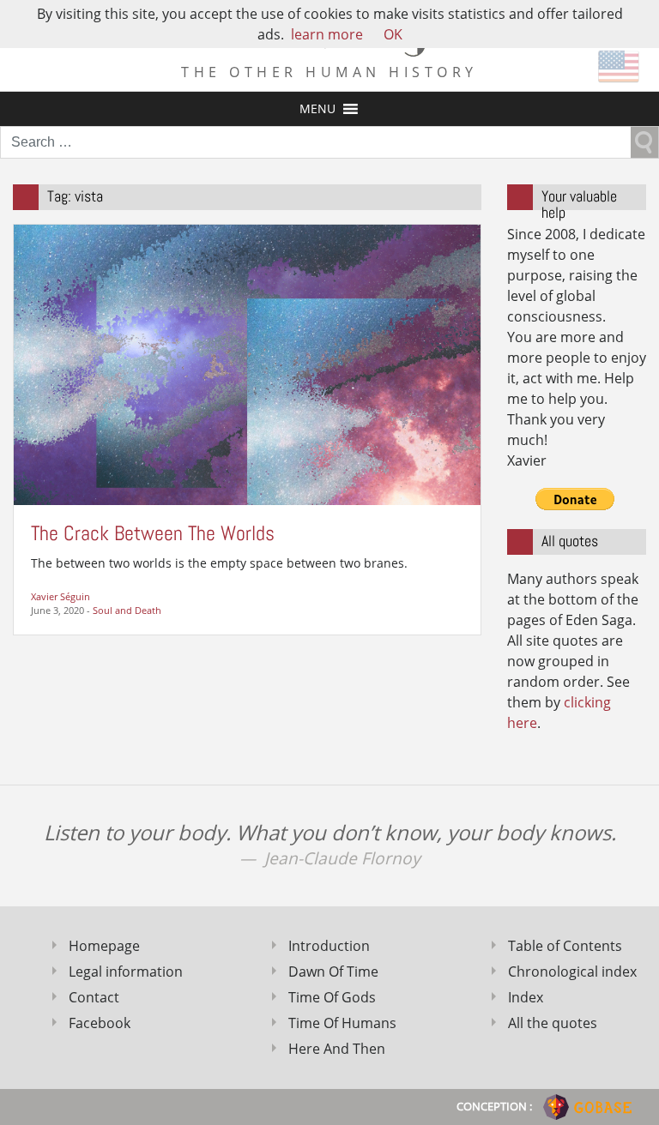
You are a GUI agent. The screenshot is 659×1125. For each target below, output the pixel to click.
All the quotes (552, 1023)
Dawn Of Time (333, 971)
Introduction (329, 945)
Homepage (104, 945)
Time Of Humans (342, 1023)
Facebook (99, 1023)
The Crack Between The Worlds (153, 533)
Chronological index (572, 971)
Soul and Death (127, 610)
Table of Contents (565, 945)
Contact (94, 997)
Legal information (126, 971)
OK (393, 34)
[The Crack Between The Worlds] (247, 363)
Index (525, 997)
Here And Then (336, 1048)
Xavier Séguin (60, 596)
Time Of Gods (332, 997)
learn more (327, 34)
